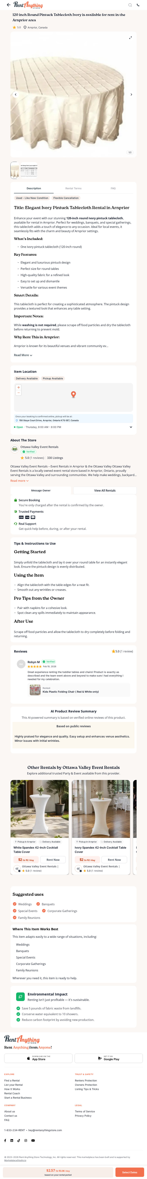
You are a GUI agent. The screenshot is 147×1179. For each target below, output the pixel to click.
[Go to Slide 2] (24, 170)
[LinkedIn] (11, 1140)
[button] (73, 94)
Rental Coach (12, 1093)
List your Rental (13, 1084)
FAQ (6, 1119)
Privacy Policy (83, 1115)
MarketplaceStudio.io (15, 1160)
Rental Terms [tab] (73, 188)
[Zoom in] (18, 387)
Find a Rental (12, 1080)
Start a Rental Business (18, 1097)
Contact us (10, 1115)
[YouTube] (33, 1140)
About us (9, 1111)
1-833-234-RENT (14, 1130)
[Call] (138, 5)
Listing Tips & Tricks (87, 1089)
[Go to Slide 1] (14, 170)
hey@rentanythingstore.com (45, 1130)
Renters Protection (86, 1080)
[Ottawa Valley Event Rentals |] (14, 449)
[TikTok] (18, 1140)
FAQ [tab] (113, 188)
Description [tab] (34, 188)
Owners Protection (86, 1084)
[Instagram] (25, 1140)
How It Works (12, 1089)
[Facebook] (6, 1140)
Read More (21, 355)
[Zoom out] (18, 392)
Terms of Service (85, 1111)
